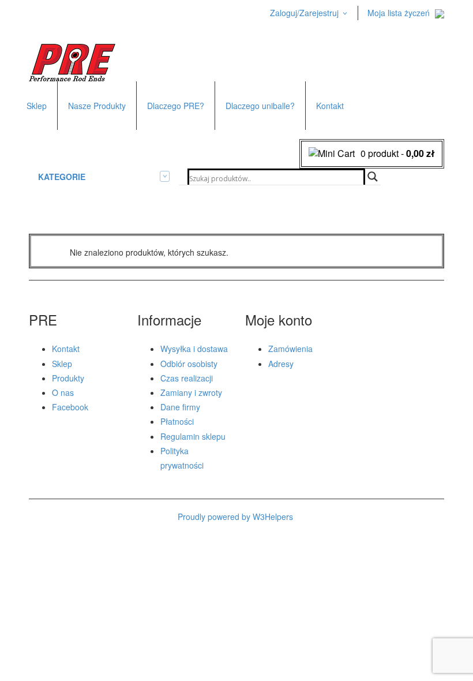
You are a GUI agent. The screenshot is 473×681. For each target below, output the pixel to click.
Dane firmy (180, 407)
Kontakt (330, 105)
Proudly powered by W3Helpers (235, 516)
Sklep (37, 105)
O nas (63, 392)
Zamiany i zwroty (191, 392)
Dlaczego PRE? (175, 105)
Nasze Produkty (97, 105)
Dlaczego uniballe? (260, 105)
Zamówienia (290, 348)
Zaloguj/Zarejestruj (304, 12)
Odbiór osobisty (188, 363)
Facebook (70, 407)
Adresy (281, 363)
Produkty (68, 378)
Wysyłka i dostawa (194, 348)
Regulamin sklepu (193, 436)
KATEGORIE (61, 176)
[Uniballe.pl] (72, 61)
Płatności (177, 421)
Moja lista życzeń (398, 12)
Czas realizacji (186, 378)
